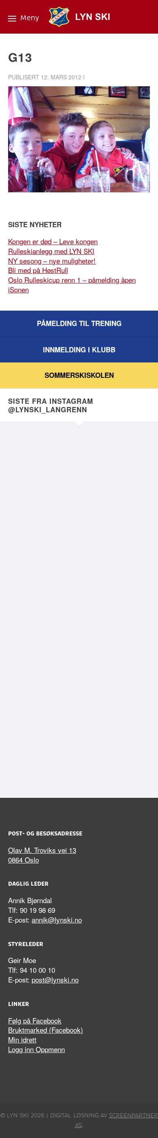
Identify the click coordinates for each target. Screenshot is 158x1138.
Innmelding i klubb (79, 349)
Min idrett (22, 1039)
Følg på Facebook (35, 1020)
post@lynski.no (55, 979)
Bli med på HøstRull (38, 270)
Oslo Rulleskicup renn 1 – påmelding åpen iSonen (72, 284)
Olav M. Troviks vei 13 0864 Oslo (42, 855)
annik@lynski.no (57, 919)
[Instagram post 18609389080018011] (79, 649)
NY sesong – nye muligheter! (52, 261)
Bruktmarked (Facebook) (45, 1030)
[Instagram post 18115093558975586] (79, 733)
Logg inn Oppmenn (36, 1049)
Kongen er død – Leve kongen (53, 241)
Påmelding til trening (79, 323)
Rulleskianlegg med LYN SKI (51, 251)
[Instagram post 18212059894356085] (79, 566)
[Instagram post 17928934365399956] (79, 482)
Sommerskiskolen (79, 375)
